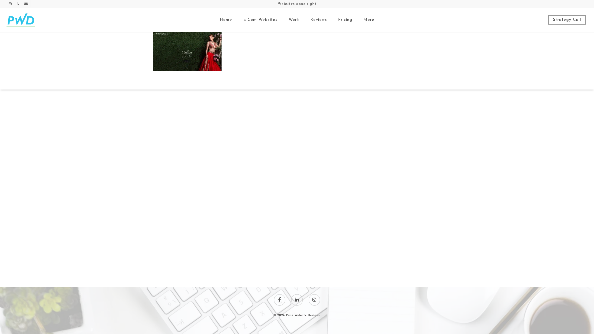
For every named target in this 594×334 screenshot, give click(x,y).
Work (294, 20)
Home (226, 20)
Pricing (345, 20)
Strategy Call (567, 20)
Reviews (318, 20)
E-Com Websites (260, 20)
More (368, 20)
